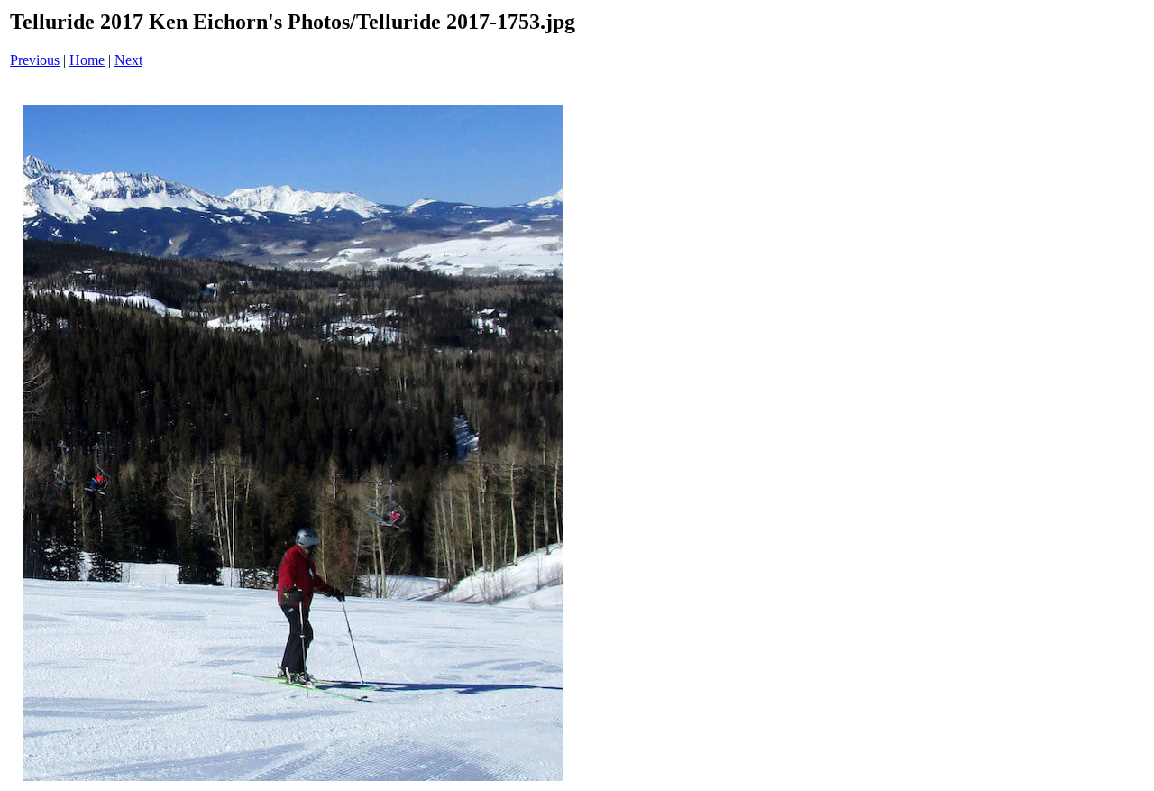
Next (128, 60)
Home (87, 60)
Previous (35, 60)
